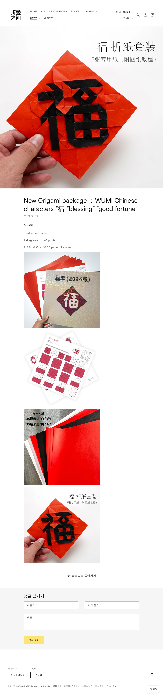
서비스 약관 (87, 686)
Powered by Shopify (40, 686)
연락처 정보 (112, 686)
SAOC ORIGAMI (23, 686)
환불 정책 (57, 686)
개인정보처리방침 (71, 686)
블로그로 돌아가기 (84, 575)
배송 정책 (99, 686)
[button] (76, 11)
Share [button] (30, 225)
